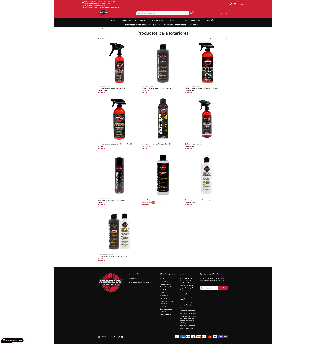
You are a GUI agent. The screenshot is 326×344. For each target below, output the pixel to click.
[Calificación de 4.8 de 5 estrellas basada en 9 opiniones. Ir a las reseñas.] (188, 148)
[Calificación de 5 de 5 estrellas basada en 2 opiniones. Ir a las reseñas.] (101, 260)
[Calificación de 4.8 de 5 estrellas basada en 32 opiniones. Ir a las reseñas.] (145, 148)
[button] (165, 13)
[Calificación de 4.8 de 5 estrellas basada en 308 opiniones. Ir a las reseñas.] (101, 92)
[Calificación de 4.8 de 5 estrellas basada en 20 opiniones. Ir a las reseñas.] (145, 204)
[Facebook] (231, 4)
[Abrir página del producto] (119, 62)
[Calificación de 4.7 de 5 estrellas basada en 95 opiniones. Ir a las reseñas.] (145, 92)
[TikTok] (239, 4)
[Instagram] (235, 4)
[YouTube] (242, 4)
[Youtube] (122, 337)
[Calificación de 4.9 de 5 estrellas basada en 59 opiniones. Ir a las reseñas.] (188, 92)
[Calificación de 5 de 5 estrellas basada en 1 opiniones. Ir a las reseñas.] (188, 204)
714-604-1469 (133, 278)
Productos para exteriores (109, 29)
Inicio (99, 29)
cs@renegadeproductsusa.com (139, 282)
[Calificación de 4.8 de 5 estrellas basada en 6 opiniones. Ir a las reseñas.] (101, 204)
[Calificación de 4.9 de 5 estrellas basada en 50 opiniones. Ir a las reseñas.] (101, 148)
